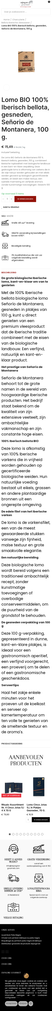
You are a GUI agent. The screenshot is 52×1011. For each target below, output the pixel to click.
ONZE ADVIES (8, 930)
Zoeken (47, 12)
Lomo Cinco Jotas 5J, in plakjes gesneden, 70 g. (37, 807)
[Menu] (2, 4)
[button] (10, 834)
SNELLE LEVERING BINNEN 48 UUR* (13, 889)
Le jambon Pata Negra (11, 935)
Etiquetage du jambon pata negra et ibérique (21, 941)
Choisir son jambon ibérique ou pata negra (20, 938)
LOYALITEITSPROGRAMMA (38, 889)
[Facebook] (3, 951)
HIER (18, 997)
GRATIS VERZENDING (38, 859)
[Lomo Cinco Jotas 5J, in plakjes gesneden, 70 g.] (39, 787)
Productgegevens (11, 743)
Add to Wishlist (11, 207)
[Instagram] (7, 951)
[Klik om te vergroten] (6, 87)
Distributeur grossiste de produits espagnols (20, 943)
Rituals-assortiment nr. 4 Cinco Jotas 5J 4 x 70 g (12, 807)
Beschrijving (8, 272)
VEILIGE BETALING (13, 917)
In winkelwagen (25, 199)
